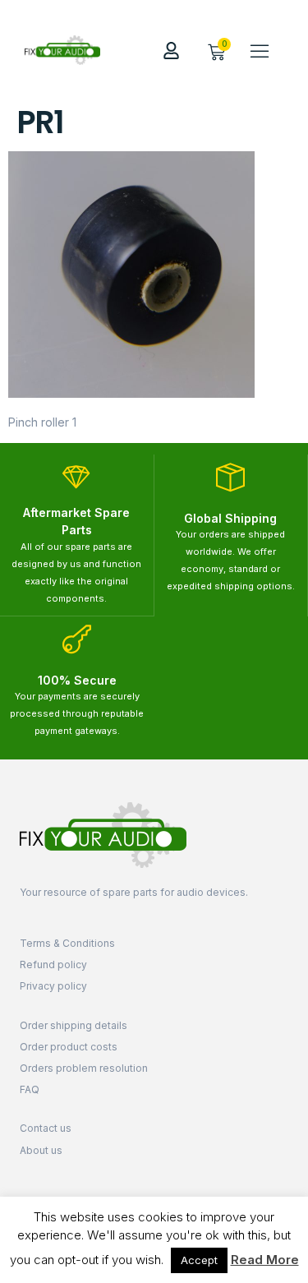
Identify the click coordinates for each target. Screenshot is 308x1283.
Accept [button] (199, 1260)
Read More (265, 1259)
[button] (259, 50)
